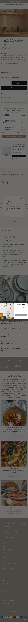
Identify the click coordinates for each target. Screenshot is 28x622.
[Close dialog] (27, 303)
